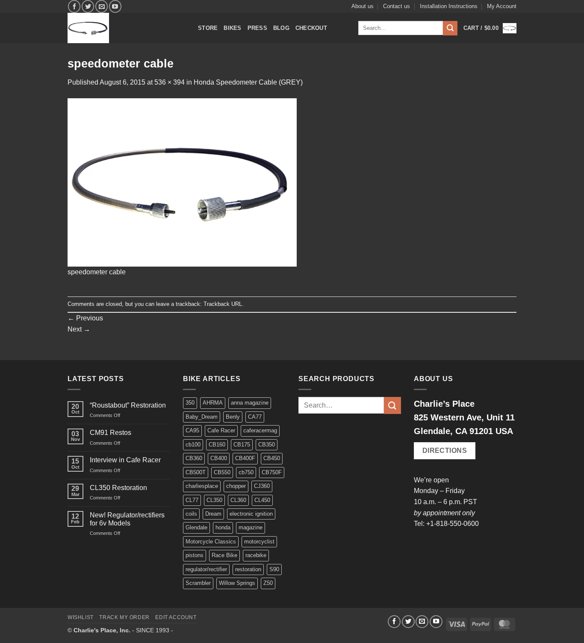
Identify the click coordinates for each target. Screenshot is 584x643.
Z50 (268, 583)
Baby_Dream (202, 417)
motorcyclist (259, 541)
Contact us (396, 6)
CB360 (194, 458)
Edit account (175, 617)
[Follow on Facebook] (74, 6)
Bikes (232, 28)
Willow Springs (237, 583)
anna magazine (249, 402)
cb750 (246, 472)
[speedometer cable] (182, 181)
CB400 (218, 458)
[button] (489, 28)
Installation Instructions (449, 6)
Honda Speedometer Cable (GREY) (248, 82)
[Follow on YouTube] (115, 6)
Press (257, 28)
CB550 (222, 472)
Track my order (124, 617)
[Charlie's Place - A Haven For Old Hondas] (126, 28)
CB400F (245, 458)
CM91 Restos (110, 432)
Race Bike (224, 555)
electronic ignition (251, 514)
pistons (195, 555)
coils (191, 514)
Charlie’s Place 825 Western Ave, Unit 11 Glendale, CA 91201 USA (464, 417)
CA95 (192, 430)
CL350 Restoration (118, 487)
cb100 (193, 444)
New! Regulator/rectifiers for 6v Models (127, 519)
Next (79, 329)
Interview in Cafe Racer (125, 460)
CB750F (272, 472)
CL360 (238, 500)
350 (190, 402)
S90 (274, 569)
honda (222, 527)
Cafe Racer (221, 430)
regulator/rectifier (206, 569)
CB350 (266, 444)
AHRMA (213, 402)
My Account (501, 6)
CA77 (255, 417)
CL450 (262, 500)
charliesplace (202, 486)
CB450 (271, 458)
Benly (233, 417)
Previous (85, 318)
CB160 (217, 444)
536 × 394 (169, 82)
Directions (444, 450)
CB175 (241, 444)
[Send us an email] (101, 6)
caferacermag (260, 430)
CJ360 (262, 486)
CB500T (196, 472)
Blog (281, 28)
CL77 (192, 500)
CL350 (214, 500)
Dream (213, 514)
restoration (248, 569)
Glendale (196, 527)
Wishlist (81, 617)
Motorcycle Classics (211, 541)
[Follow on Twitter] (88, 6)
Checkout (311, 28)
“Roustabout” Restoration (128, 405)
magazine (251, 527)
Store (208, 28)
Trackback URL (223, 304)
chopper (236, 486)
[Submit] (450, 28)
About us (362, 6)
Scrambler (198, 583)
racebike (255, 555)
